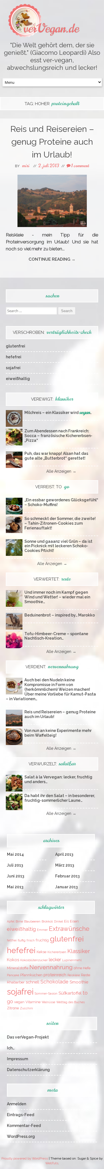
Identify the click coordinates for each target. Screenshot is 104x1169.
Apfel (10, 921)
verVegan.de (51, 28)
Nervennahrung (51, 967)
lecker (55, 959)
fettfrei (12, 940)
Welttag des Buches (70, 1002)
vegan (19, 1002)
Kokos (13, 959)
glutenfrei (15, 346)
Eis (66, 921)
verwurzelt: (52, 763)
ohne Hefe (82, 968)
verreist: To (52, 486)
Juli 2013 (15, 865)
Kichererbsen (56, 952)
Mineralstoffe (17, 968)
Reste (85, 975)
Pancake (13, 975)
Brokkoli (47, 921)
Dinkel (58, 921)
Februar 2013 (67, 876)
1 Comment (79, 165)
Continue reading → (52, 259)
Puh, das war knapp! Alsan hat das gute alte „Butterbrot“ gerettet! (56, 455)
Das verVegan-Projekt (28, 1037)
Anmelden (16, 1104)
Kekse (41, 952)
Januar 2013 (66, 887)
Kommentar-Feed (24, 1125)
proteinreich (55, 974)
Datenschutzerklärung (28, 1069)
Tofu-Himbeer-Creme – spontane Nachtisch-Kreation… (56, 636)
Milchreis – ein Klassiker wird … (58, 412)
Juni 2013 (15, 876)
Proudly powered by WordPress (24, 1158)
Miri (25, 165)
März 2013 (64, 865)
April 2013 (64, 854)
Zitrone (13, 1008)
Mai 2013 (15, 887)
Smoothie (79, 982)
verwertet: (52, 579)
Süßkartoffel (70, 993)
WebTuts (51, 1163)
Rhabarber (16, 982)
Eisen (74, 921)
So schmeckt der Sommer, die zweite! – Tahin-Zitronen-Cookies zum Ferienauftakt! (60, 523)
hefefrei (13, 357)
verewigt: (52, 399)
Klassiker (78, 951)
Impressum (17, 1059)
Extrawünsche (69, 928)
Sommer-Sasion (46, 993)
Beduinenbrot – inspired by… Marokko (59, 615)
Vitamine (33, 1002)
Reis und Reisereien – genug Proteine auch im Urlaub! (52, 141)
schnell (32, 982)
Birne (19, 921)
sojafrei (13, 368)
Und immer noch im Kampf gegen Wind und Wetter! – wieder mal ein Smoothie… (57, 597)
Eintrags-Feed (20, 1115)
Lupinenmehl (72, 960)
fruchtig (42, 940)
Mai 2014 (15, 854)
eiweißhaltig (18, 378)
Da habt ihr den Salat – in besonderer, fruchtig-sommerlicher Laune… (59, 798)
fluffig (22, 940)
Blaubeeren (32, 921)
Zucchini (26, 1008)
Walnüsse (48, 1002)
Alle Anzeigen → (61, 471)
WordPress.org (21, 1136)
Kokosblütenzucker (34, 960)
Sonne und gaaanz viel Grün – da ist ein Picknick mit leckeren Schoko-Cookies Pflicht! (58, 546)
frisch (31, 940)
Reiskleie (73, 975)
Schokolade (54, 982)
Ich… (10, 1048)
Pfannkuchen (31, 975)
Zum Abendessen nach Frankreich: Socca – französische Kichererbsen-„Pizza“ (58, 436)
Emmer (42, 929)
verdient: (52, 666)
